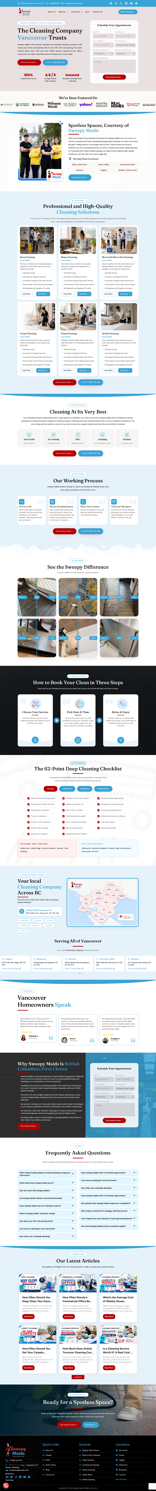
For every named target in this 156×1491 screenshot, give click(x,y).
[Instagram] (116, 3)
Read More (28, 1316)
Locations (75, 12)
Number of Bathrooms (123, 50)
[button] (41, 23)
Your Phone (119, 32)
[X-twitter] (121, 3)
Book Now (9, 1474)
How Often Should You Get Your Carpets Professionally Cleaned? (37, 1350)
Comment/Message (100, 58)
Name (95, 32)
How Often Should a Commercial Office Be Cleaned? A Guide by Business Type (76, 1299)
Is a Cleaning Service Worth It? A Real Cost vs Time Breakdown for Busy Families (118, 1350)
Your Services (120, 41)
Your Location (98, 41)
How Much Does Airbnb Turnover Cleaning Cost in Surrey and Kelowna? (77, 1350)
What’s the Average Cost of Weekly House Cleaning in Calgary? (118, 1299)
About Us (51, 12)
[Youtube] (131, 3)
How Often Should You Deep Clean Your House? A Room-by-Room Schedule (37, 1299)
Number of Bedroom (100, 50)
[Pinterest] (136, 3)
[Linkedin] (126, 3)
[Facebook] (111, 3)
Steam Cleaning (12, 1467)
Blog (87, 12)
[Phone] (6, 1485)
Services (61, 12)
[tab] (51, 789)
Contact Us (97, 12)
